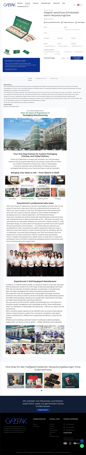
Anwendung (36, 426)
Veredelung (73, 43)
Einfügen (58, 53)
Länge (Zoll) (46, 38)
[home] (10, 4)
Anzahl (63, 58)
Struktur (35, 424)
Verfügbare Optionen (41, 78)
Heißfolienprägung (49, 51)
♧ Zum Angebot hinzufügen (77, 58)
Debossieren (69, 51)
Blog (63, 3)
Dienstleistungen (46, 3)
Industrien (35, 3)
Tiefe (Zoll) (73, 38)
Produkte (27, 3)
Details (30, 78)
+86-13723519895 (70, 424)
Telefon (65, 27)
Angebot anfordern (43, 409)
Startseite (19, 3)
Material (45, 43)
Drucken (59, 43)
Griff (46, 53)
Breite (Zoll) (59, 38)
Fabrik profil (56, 3)
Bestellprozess (54, 78)
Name (45, 27)
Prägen (57, 51)
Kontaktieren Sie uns (22, 6)
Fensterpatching (79, 51)
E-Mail (45, 32)
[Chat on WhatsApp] (82, 446)
